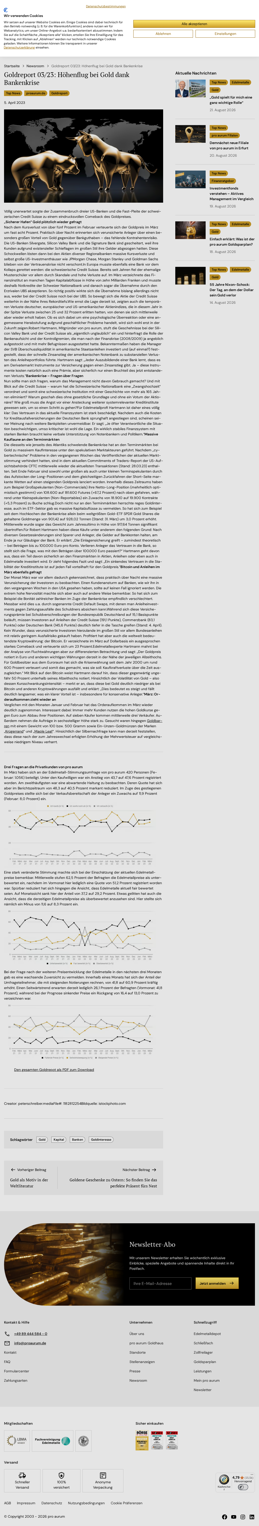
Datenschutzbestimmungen (106, 6)
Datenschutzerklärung (19, 47)
